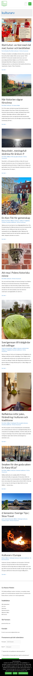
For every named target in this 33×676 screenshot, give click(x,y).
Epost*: (3, 647)
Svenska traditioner (11, 222)
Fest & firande (5, 51)
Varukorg (4, 608)
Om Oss (4, 606)
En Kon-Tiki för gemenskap (16, 217)
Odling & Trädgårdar (25, 220)
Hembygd (13, 423)
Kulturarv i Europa (11, 555)
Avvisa (15, 673)
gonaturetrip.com (6, 623)
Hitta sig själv (14, 156)
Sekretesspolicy (5, 610)
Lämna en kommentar (7, 348)
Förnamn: (4, 641)
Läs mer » (4, 69)
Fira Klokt (11, 51)
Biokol (3, 220)
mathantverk (25, 348)
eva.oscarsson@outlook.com (12, 632)
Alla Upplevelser (5, 604)
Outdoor (4, 222)
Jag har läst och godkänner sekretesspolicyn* (14, 651)
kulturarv (16, 51)
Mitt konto (4, 614)
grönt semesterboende (7, 519)
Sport (7, 520)
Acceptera (8, 673)
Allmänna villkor (5, 612)
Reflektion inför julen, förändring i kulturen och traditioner (15, 417)
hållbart (9, 156)
